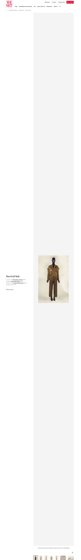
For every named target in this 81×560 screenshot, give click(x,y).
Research (49, 6)
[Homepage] (9, 4)
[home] (6, 10)
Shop (55, 6)
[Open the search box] (60, 6)
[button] (72, 552)
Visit (16, 6)
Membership (62, 2)
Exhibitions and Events (25, 6)
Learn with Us (41, 6)
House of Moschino (18, 283)
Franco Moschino (15, 281)
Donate (54, 2)
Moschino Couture (17, 279)
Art (35, 6)
